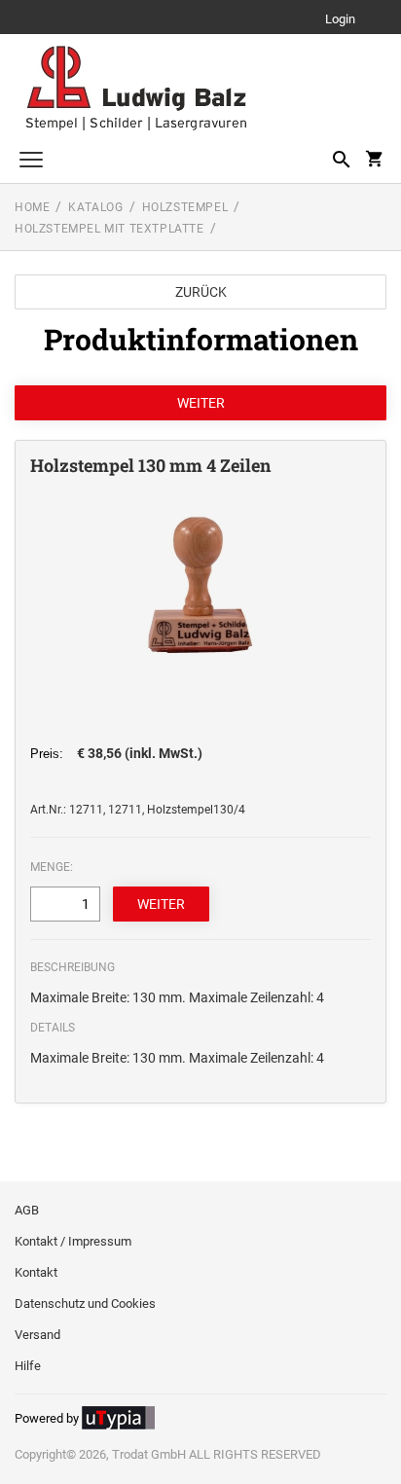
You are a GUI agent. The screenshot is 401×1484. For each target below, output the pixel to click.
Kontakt (36, 1272)
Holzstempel (185, 207)
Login (340, 20)
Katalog (95, 207)
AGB (27, 1210)
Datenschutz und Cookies (85, 1303)
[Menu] (31, 162)
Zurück (201, 292)
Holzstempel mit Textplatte (109, 228)
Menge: (51, 867)
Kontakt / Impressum (73, 1241)
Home (32, 207)
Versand (37, 1334)
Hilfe (28, 1365)
